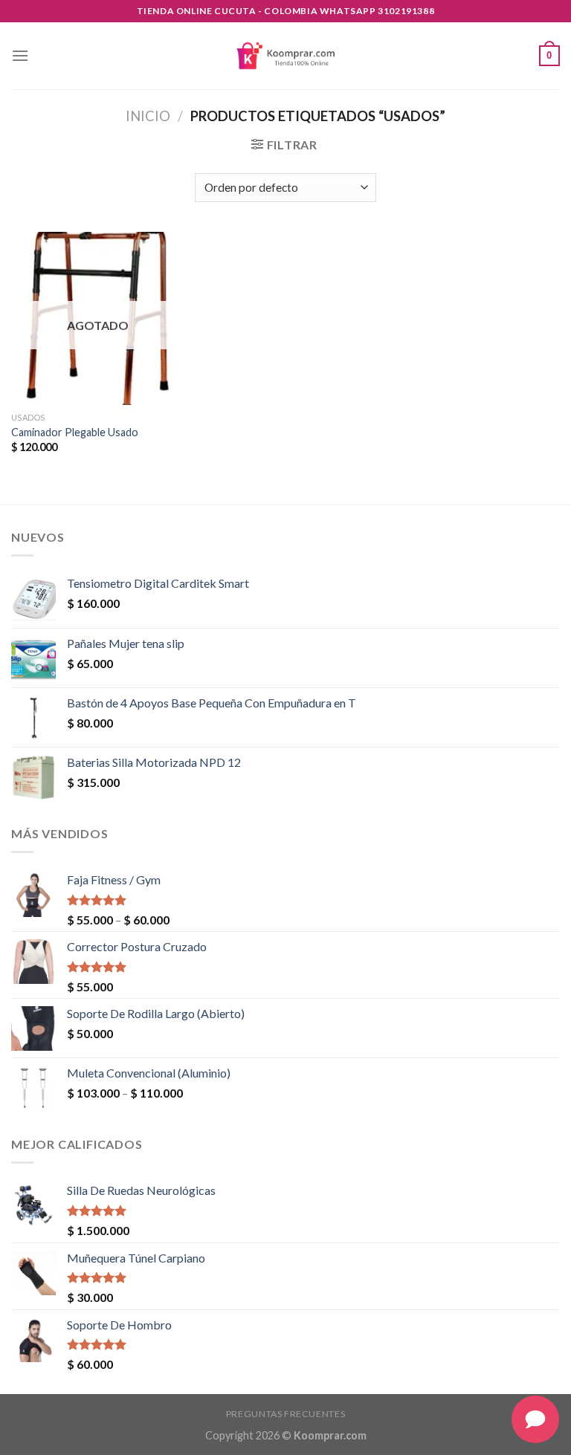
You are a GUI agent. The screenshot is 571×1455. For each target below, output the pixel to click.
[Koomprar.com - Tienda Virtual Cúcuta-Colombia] (285, 55)
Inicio (148, 116)
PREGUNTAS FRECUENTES (285, 1413)
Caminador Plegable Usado (74, 432)
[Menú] (20, 55)
